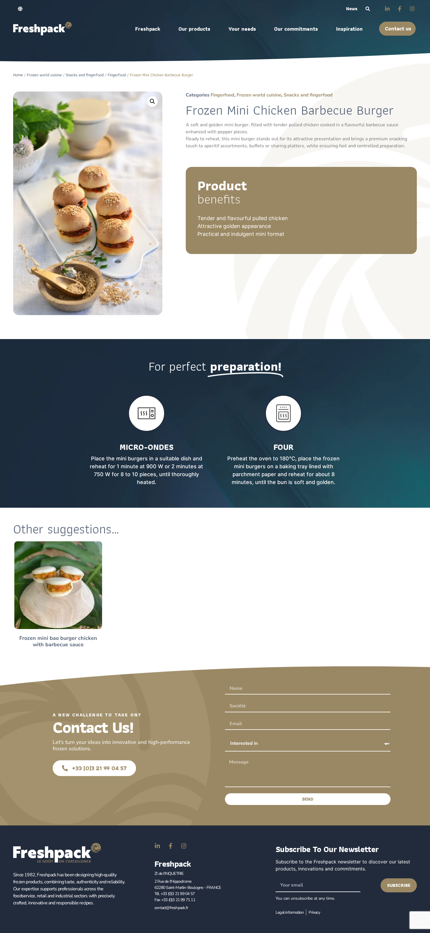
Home (18, 75)
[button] (367, 8)
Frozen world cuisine (44, 75)
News (351, 8)
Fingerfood (117, 75)
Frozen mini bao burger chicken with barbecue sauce (58, 641)
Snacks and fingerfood (85, 75)
